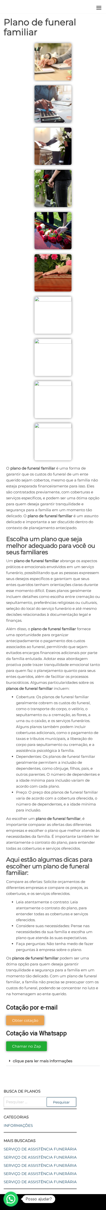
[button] (98, 8)
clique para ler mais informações (42, 1061)
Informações (18, 1125)
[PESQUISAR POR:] (40, 1102)
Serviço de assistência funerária (40, 1149)
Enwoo (48, 1202)
